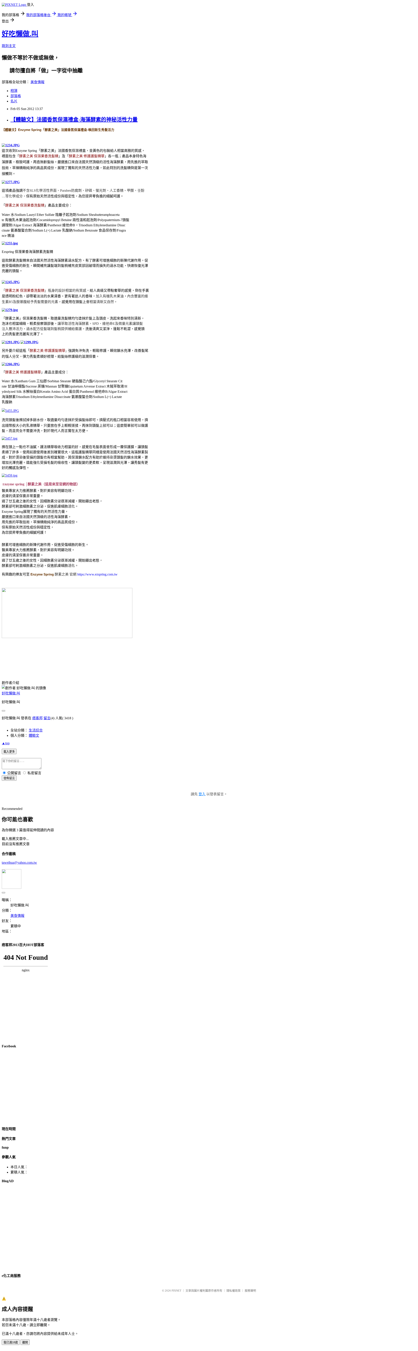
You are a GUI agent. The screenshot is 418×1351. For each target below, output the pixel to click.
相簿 (13, 91)
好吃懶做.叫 (20, 34)
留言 (47, 718)
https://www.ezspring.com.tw (97, 574)
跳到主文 (9, 46)
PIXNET (176, 1290)
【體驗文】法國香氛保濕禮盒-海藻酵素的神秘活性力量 (74, 119)
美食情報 (37, 82)
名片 (13, 101)
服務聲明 (250, 1290)
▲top (6, 743)
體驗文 (34, 735)
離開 (25, 1342)
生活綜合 (36, 730)
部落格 (15, 96)
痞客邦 (37, 718)
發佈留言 (9, 778)
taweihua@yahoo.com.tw (19, 862)
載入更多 (9, 751)
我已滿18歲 (10, 1342)
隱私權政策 (233, 1290)
